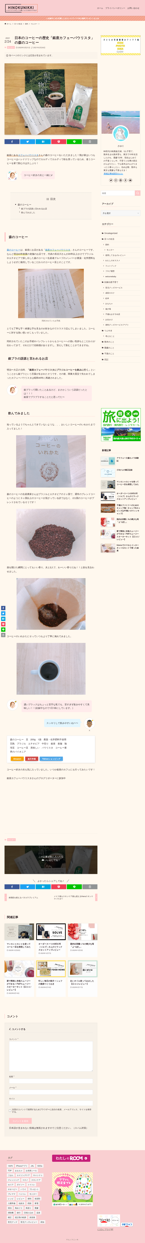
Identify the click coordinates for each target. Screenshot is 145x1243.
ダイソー (20, 1184)
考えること (110, 336)
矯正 (10, 1217)
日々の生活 (109, 238)
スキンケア (35, 1179)
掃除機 (10, 1212)
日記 (106, 359)
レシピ (10, 1198)
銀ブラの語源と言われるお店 (34, 208)
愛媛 (36, 1208)
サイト (12, 1098)
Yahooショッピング (51, 758)
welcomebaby (110, 276)
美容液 (32, 1217)
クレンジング (13, 1179)
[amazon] (125, 180)
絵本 (107, 298)
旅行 (19, 1212)
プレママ (11, 1194)
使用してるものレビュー (115, 255)
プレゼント (34, 1189)
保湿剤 (37, 1198)
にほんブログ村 (105, 1229)
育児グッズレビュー (29, 1222)
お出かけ (109, 319)
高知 (42, 1222)
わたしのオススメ (112, 260)
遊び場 (108, 309)
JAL (32, 1165)
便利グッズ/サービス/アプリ (117, 325)
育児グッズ (12, 1222)
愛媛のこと (109, 347)
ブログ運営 (110, 271)
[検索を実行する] (137, 193)
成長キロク (110, 293)
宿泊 (10, 1208)
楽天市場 (32, 758)
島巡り (28, 1208)
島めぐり (18, 1208)
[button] (12, 141)
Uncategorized (110, 233)
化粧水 (21, 1203)
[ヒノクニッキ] (22, 8)
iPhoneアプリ (21, 1165)
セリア (10, 1184)
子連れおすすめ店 (112, 314)
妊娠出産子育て (111, 282)
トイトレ (31, 1184)
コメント (13, 1038)
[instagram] (116, 180)
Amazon (17, 758)
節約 (107, 244)
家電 (36, 1203)
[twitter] (111, 180)
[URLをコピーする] (89, 141)
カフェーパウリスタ (28, 155)
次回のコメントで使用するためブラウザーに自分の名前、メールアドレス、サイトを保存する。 (51, 1110)
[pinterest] (120, 180)
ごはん (10, 1175)
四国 (29, 1203)
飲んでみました (28, 212)
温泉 (38, 1212)
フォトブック (110, 266)
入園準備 (11, 1203)
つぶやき (108, 330)
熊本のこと (109, 341)
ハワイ (23, 1189)
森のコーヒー (24, 204)
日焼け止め (28, 1212)
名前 (11, 1076)
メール (12, 1087)
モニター (11, 47)
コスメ (25, 1179)
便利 (29, 1198)
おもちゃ (109, 303)
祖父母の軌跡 (20, 1217)
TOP (10, 1170)
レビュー (20, 1198)
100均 (10, 1165)
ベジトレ (22, 1194)
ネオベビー (12, 1189)
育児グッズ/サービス (113, 287)
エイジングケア (23, 1175)
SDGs (39, 1165)
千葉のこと (109, 353)
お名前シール (31, 1170)
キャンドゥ (37, 1175)
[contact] (130, 180)
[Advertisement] (51, 809)
